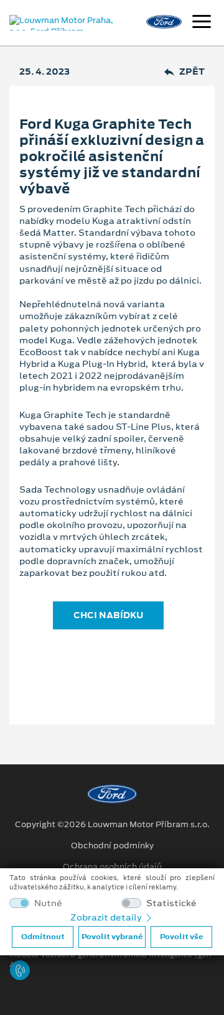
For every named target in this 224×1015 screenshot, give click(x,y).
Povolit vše (181, 937)
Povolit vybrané (112, 937)
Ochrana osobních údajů (112, 867)
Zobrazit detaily (107, 917)
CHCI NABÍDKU (108, 615)
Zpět (192, 72)
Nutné (48, 903)
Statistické (171, 903)
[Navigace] (201, 23)
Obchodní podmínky (112, 845)
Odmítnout (43, 937)
